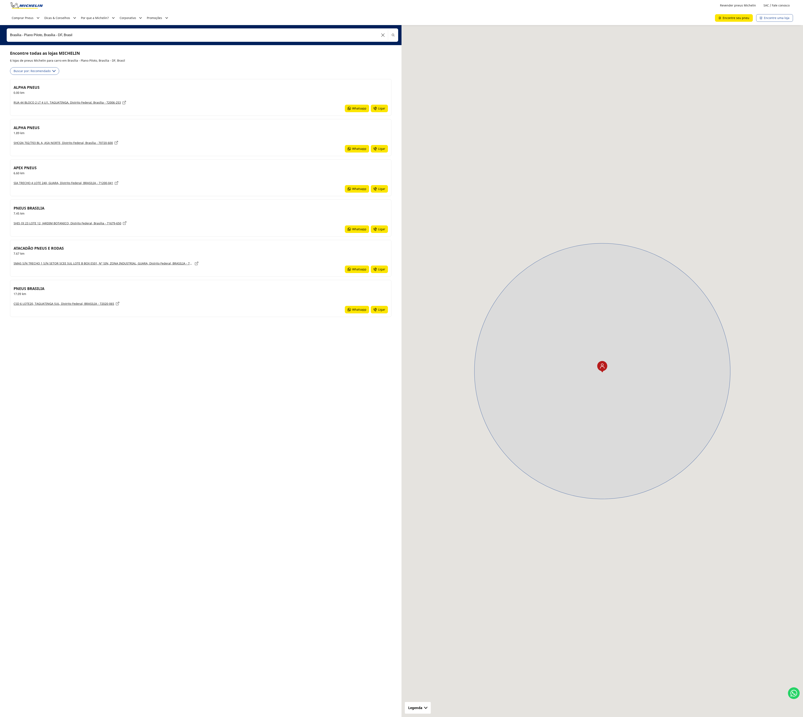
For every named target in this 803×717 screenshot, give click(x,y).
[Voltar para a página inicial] (26, 5)
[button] (383, 35)
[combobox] (202, 35)
